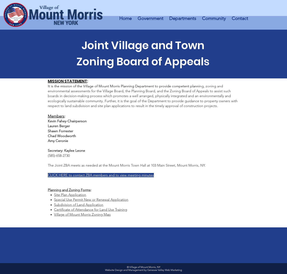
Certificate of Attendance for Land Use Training (90, 209)
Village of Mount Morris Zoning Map (82, 214)
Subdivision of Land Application (78, 205)
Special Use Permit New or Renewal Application (91, 200)
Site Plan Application (70, 195)
